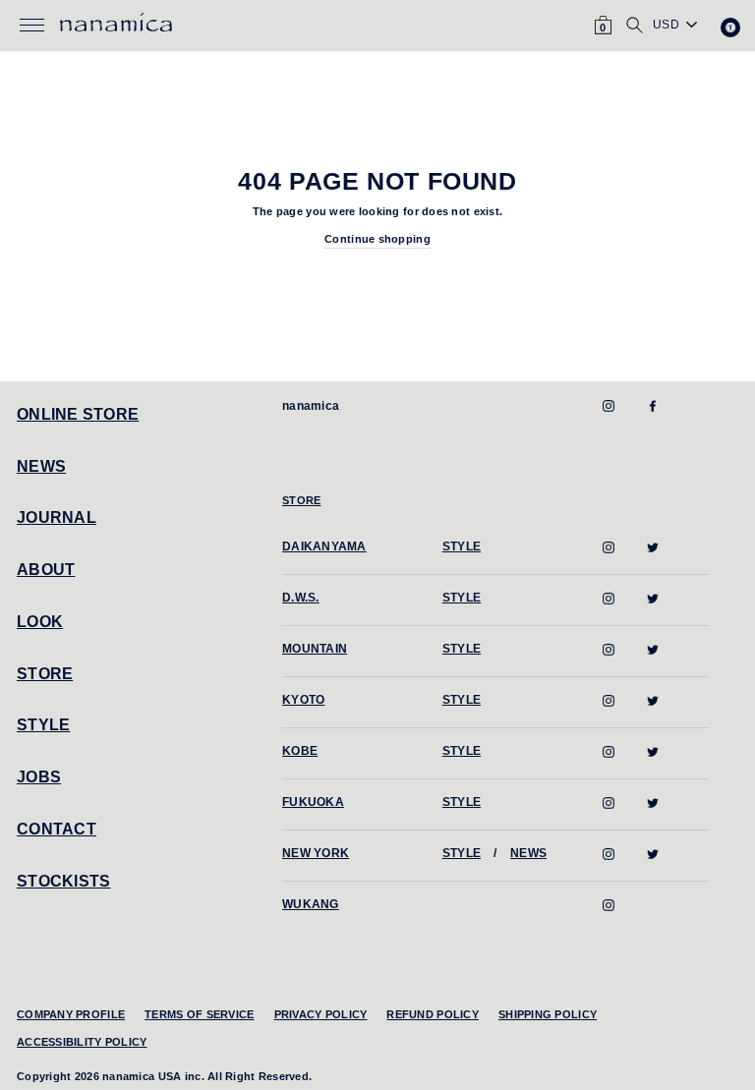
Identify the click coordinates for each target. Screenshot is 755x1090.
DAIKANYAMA (324, 546)
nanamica (310, 406)
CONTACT (56, 829)
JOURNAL (56, 517)
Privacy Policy (321, 1014)
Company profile (71, 1014)
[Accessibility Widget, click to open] (730, 27)
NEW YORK (315, 853)
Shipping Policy (547, 1014)
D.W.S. (300, 597)
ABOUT (46, 569)
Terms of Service (199, 1014)
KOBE (300, 751)
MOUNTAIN (314, 649)
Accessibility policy (82, 1042)
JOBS (39, 777)
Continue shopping (377, 239)
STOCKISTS (63, 881)
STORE (45, 673)
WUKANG (310, 904)
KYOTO (303, 700)
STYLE (43, 725)
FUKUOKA (313, 802)
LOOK (40, 621)
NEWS (41, 466)
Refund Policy (432, 1014)
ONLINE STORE (78, 414)
